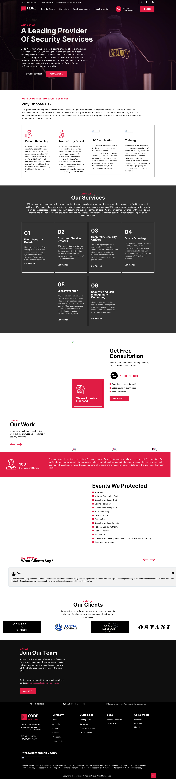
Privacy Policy (57, 741)
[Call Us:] (118, 9)
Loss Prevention (101, 9)
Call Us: (126, 8)
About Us (56, 724)
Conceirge (64, 9)
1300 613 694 (129, 376)
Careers (55, 732)
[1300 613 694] (114, 375)
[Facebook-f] (142, 2)
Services (55, 728)
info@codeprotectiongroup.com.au (43, 683)
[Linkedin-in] (147, 2)
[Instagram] (153, 2)
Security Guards (48, 9)
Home (54, 720)
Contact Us (56, 737)
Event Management (81, 9)
